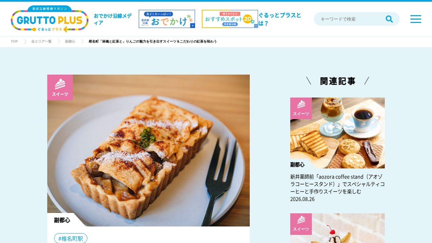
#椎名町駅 (70, 238)
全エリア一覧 (41, 41)
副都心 (70, 41)
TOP (14, 41)
